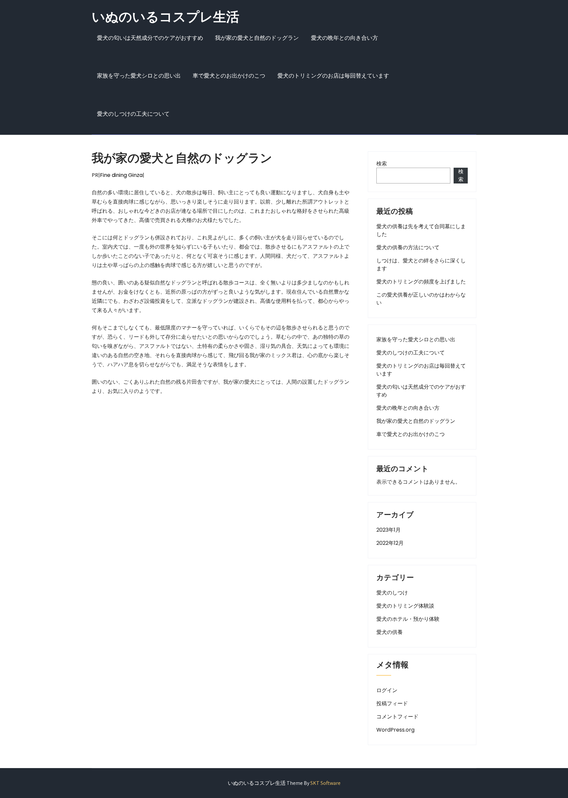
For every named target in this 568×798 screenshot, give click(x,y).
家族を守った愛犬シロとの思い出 (139, 76)
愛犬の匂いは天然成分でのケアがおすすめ (150, 38)
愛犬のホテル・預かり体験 (407, 619)
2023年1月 (388, 530)
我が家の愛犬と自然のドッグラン (257, 38)
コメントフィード (397, 716)
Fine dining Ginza (121, 175)
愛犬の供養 (389, 632)
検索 (381, 163)
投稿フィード (392, 703)
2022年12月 (390, 543)
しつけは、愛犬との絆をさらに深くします (421, 264)
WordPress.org (395, 730)
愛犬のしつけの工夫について (133, 114)
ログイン (386, 690)
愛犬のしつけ (392, 592)
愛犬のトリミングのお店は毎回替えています (333, 76)
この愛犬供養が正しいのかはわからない (421, 298)
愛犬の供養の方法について (407, 247)
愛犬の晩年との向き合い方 (344, 38)
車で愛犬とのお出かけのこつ (229, 76)
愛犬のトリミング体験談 (405, 606)
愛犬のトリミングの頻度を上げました (421, 281)
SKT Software (325, 783)
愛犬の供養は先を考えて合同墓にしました (421, 230)
